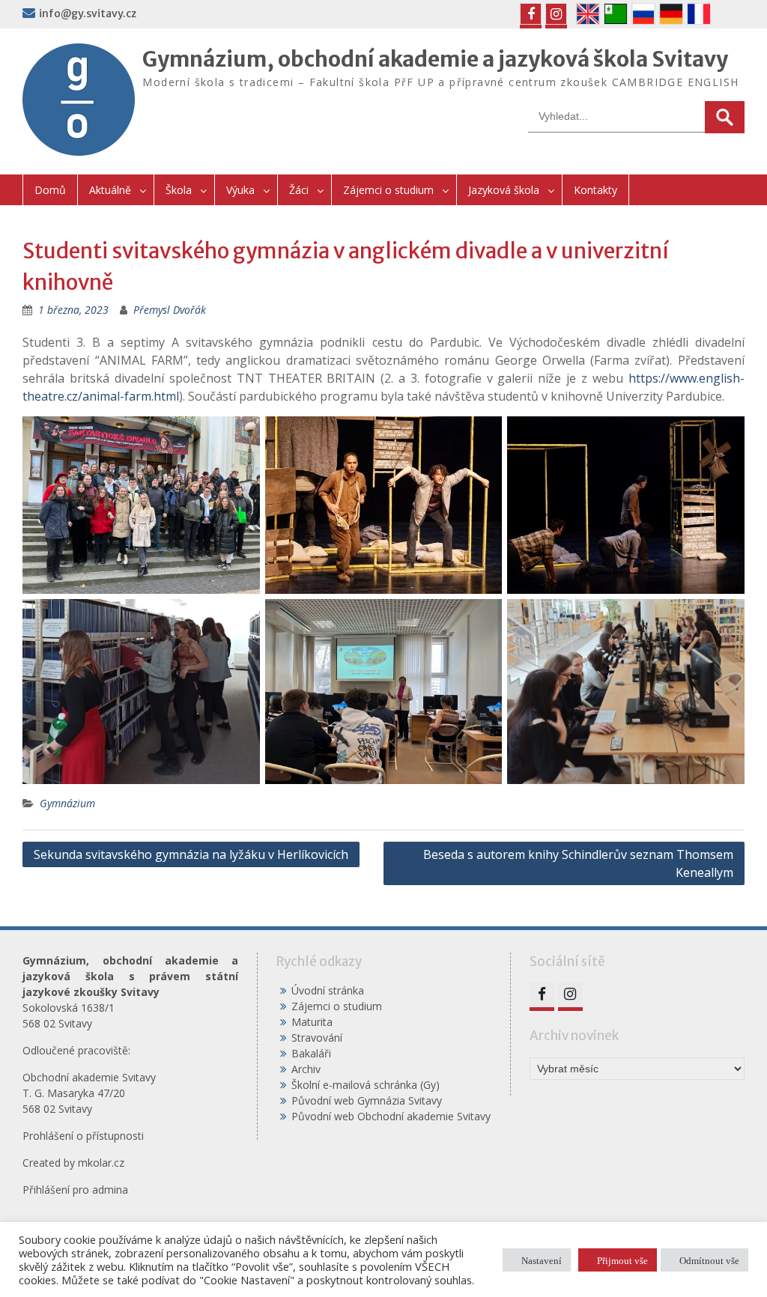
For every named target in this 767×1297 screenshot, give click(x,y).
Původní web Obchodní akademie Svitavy (391, 1116)
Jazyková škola (503, 190)
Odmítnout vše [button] (709, 1260)
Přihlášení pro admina (75, 1189)
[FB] (531, 14)
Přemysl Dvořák (169, 310)
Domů (50, 190)
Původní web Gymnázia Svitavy (366, 1100)
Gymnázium (67, 803)
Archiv (306, 1069)
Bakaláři (311, 1053)
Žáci (299, 190)
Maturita (312, 1022)
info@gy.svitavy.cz (87, 13)
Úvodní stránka (327, 990)
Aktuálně (110, 190)
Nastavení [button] (541, 1260)
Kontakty (595, 190)
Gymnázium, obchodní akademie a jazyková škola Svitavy (435, 59)
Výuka (240, 190)
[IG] (556, 14)
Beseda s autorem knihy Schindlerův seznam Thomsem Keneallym (578, 863)
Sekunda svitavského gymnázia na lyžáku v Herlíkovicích (191, 854)
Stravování (316, 1037)
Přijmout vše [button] (622, 1260)
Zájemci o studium (388, 190)
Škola (179, 190)
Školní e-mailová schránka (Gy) (365, 1085)
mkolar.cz (101, 1162)
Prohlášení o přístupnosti (83, 1136)
